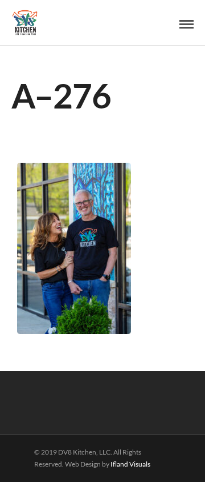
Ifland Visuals (130, 464)
